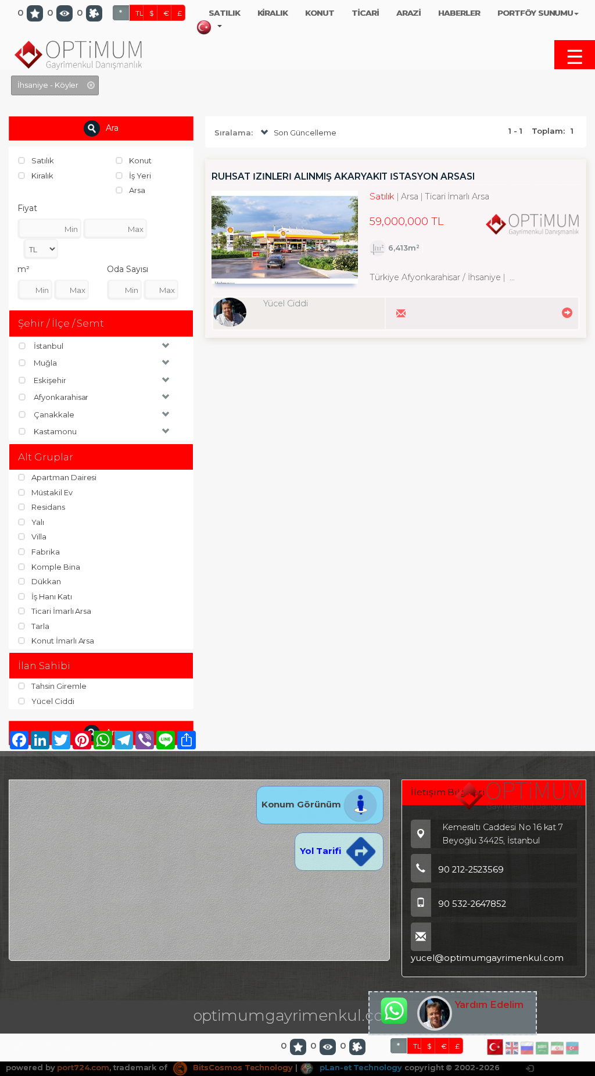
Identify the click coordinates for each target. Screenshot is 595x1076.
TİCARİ (365, 12)
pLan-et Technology (359, 1067)
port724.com (83, 1067)
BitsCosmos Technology (242, 1067)
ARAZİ (408, 12)
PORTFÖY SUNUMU (535, 12)
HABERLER (459, 12)
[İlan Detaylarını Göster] (565, 312)
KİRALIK (272, 12)
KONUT (319, 12)
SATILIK (224, 12)
